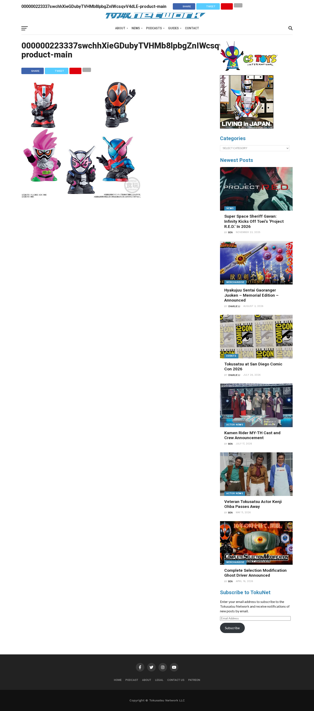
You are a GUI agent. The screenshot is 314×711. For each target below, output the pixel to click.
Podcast (131, 680)
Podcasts (154, 28)
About (120, 28)
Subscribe (232, 628)
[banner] (246, 127)
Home (118, 680)
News (136, 28)
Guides (173, 28)
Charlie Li (234, 306)
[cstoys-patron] (250, 73)
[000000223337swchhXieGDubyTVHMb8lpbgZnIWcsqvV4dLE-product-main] (81, 196)
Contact (192, 28)
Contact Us (175, 680)
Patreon (194, 680)
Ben (230, 232)
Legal (159, 680)
